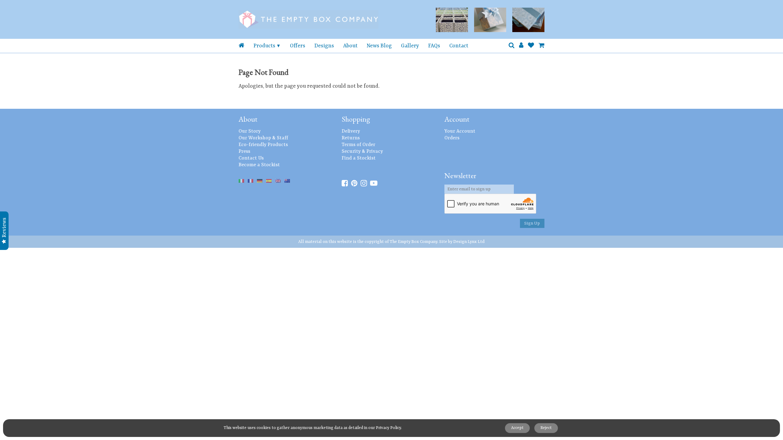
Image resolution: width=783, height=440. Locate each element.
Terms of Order (358, 145)
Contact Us (251, 158)
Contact (458, 46)
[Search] (511, 46)
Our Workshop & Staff (263, 138)
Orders (451, 138)
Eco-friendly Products (263, 145)
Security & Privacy (362, 151)
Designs (324, 46)
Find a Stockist (359, 158)
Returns (351, 138)
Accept (517, 428)
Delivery (351, 131)
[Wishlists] (531, 46)
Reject (546, 428)
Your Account (459, 131)
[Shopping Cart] (541, 46)
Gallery (410, 46)
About (350, 46)
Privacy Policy (388, 428)
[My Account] (521, 46)
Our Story (250, 131)
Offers (297, 46)
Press (244, 151)
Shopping (356, 119)
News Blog (379, 46)
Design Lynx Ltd (469, 241)
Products (264, 46)
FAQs (434, 46)
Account (456, 119)
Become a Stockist (259, 165)
